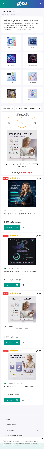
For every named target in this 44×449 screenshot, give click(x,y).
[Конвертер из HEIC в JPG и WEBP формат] (22, 366)
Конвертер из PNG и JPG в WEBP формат (22, 165)
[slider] (14, 178)
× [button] (42, 438)
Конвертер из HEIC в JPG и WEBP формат (19, 386)
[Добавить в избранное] (37, 178)
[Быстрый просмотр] (23, 227)
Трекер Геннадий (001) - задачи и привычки (19, 213)
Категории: (7, 108)
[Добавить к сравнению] (40, 178)
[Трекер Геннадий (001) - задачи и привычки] (22, 194)
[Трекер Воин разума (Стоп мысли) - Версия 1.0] (22, 251)
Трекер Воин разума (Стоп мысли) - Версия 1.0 (20, 271)
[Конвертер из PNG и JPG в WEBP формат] (22, 309)
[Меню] (3, 3)
